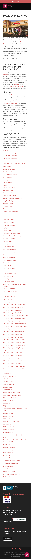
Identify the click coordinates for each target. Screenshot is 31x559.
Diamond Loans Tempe (9, 195)
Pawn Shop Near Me (10, 288)
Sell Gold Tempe (7, 403)
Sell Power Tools (7, 419)
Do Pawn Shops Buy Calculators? (12, 198)
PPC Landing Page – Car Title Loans (13, 310)
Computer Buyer (7, 182)
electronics (17, 84)
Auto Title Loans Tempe (10, 153)
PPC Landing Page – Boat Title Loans (13, 307)
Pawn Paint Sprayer (8, 276)
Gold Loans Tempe (8, 222)
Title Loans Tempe (8, 450)
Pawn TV (5, 294)
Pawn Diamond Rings (9, 252)
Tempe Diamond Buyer (9, 432)
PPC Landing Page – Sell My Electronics (14, 345)
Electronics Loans (8, 206)
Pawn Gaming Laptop (9, 257)
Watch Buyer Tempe (9, 469)
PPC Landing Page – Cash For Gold (13, 313)
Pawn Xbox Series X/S (9, 296)
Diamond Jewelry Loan (9, 193)
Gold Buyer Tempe (8, 219)
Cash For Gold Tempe (9, 172)
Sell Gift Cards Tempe (9, 400)
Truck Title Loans (8, 452)
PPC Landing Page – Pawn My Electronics (15, 326)
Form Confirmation (9, 187)
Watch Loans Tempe (9, 471)
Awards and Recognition (10, 155)
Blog (4, 161)
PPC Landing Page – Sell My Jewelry (13, 355)
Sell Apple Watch (7, 387)
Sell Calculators (7, 390)
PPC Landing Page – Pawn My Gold (13, 329)
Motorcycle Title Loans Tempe (11, 233)
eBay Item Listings (8, 201)
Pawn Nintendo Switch (9, 273)
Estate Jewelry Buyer (9, 209)
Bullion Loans (7, 166)
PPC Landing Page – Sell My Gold (12, 352)
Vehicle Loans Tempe (9, 466)
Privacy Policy (7, 373)
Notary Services (13, 126)
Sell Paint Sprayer (8, 413)
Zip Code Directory (8, 477)
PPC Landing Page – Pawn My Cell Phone (14, 321)
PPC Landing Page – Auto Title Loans (13, 302)
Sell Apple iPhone (8, 381)
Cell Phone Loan (7, 177)
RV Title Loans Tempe (9, 376)
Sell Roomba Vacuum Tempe (11, 421)
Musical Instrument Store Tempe (12, 236)
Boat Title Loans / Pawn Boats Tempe (14, 164)
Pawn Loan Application (9, 268)
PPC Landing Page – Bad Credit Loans (14, 305)
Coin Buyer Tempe (8, 180)
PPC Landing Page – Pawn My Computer (14, 323)
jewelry (21, 86)
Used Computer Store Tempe (11, 461)
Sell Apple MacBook (8, 384)
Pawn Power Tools (8, 282)
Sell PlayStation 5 (8, 416)
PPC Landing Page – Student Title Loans (14, 361)
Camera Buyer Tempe (9, 169)
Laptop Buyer (7, 228)
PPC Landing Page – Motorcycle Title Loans (15, 315)
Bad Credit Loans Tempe (10, 158)
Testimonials (6, 444)
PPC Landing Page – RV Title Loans (13, 337)
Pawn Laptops (7, 265)
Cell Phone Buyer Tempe (10, 174)
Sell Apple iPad (7, 379)
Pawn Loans (6, 271)
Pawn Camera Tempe (9, 246)
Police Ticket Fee (8, 299)
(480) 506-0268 (7, 521)
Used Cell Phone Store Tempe (11, 458)
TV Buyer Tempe (8, 455)
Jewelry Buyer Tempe (9, 225)
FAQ (4, 214)
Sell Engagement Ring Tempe (11, 392)
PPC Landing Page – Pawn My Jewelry (13, 331)
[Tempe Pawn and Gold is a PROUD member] (7, 503)
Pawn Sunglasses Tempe (10, 291)
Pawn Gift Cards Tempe (9, 260)
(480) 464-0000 (7, 514)
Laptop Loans (7, 230)
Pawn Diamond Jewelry (9, 249)
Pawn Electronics (8, 255)
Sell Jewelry (6, 406)
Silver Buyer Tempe (8, 429)
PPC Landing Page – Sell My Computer (14, 342)
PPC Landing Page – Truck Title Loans (14, 366)
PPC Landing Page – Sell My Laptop (13, 358)
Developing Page (8, 190)
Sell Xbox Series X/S (8, 427)
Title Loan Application (9, 447)
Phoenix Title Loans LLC (10, 103)
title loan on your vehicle (18, 95)
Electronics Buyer (8, 203)
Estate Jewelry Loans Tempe (11, 211)
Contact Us (6, 185)
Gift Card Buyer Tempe (9, 217)
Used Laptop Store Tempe (10, 463)
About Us (5, 150)
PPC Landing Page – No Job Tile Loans (14, 318)
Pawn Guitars (7, 263)
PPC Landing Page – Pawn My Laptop (13, 334)
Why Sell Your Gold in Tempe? (11, 474)
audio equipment (14, 86)
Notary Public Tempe (9, 238)
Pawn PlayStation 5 (8, 279)
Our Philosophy (7, 241)
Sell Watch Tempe (8, 424)
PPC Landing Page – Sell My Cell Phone (14, 340)
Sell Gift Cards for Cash (9, 398)
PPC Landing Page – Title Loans (12, 363)
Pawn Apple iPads (8, 244)
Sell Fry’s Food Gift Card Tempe (12, 395)
